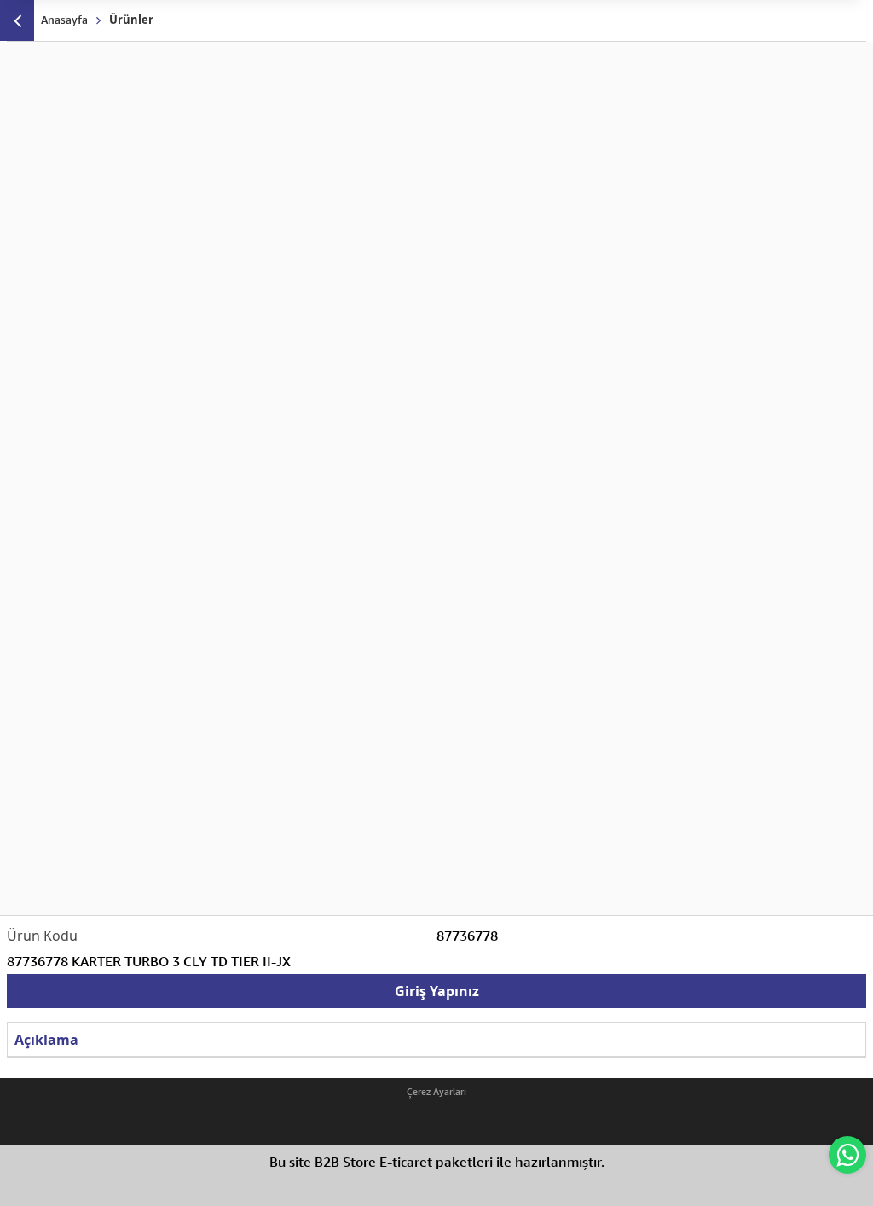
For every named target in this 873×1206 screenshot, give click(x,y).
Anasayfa (64, 19)
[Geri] (17, 20)
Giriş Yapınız (437, 991)
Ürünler (131, 19)
